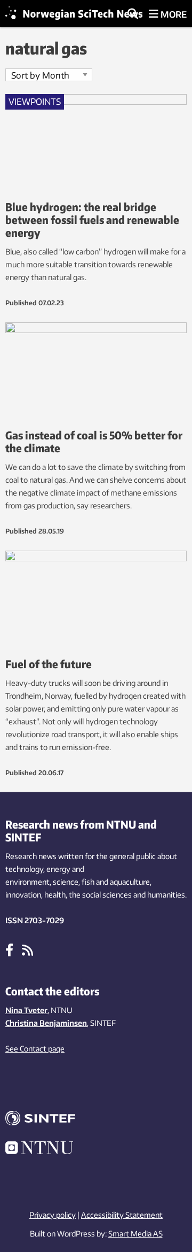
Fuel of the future (48, 663)
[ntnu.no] (96, 1149)
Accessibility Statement (122, 1214)
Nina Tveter (26, 1010)
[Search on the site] (132, 14)
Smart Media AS (135, 1233)
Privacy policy (52, 1214)
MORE (172, 14)
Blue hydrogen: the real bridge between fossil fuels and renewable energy (92, 219)
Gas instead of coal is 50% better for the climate (93, 441)
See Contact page (35, 1048)
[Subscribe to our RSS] (27, 949)
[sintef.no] (96, 1120)
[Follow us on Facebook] (9, 949)
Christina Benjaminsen (46, 1022)
